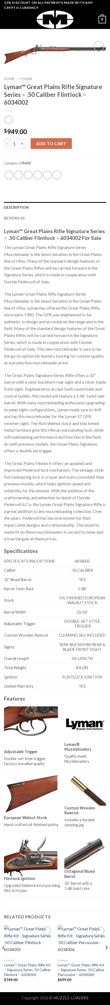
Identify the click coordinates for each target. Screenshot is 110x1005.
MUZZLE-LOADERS (70, 998)
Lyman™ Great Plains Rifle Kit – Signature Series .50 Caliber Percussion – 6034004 (81, 970)
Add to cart (51, 143)
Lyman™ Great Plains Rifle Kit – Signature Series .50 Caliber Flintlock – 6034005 (27, 970)
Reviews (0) (14, 218)
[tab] (55, 207)
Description (16, 207)
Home (9, 79)
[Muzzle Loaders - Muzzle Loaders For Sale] (55, 19)
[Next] (106, 958)
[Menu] (7, 19)
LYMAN (26, 79)
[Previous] (3, 958)
